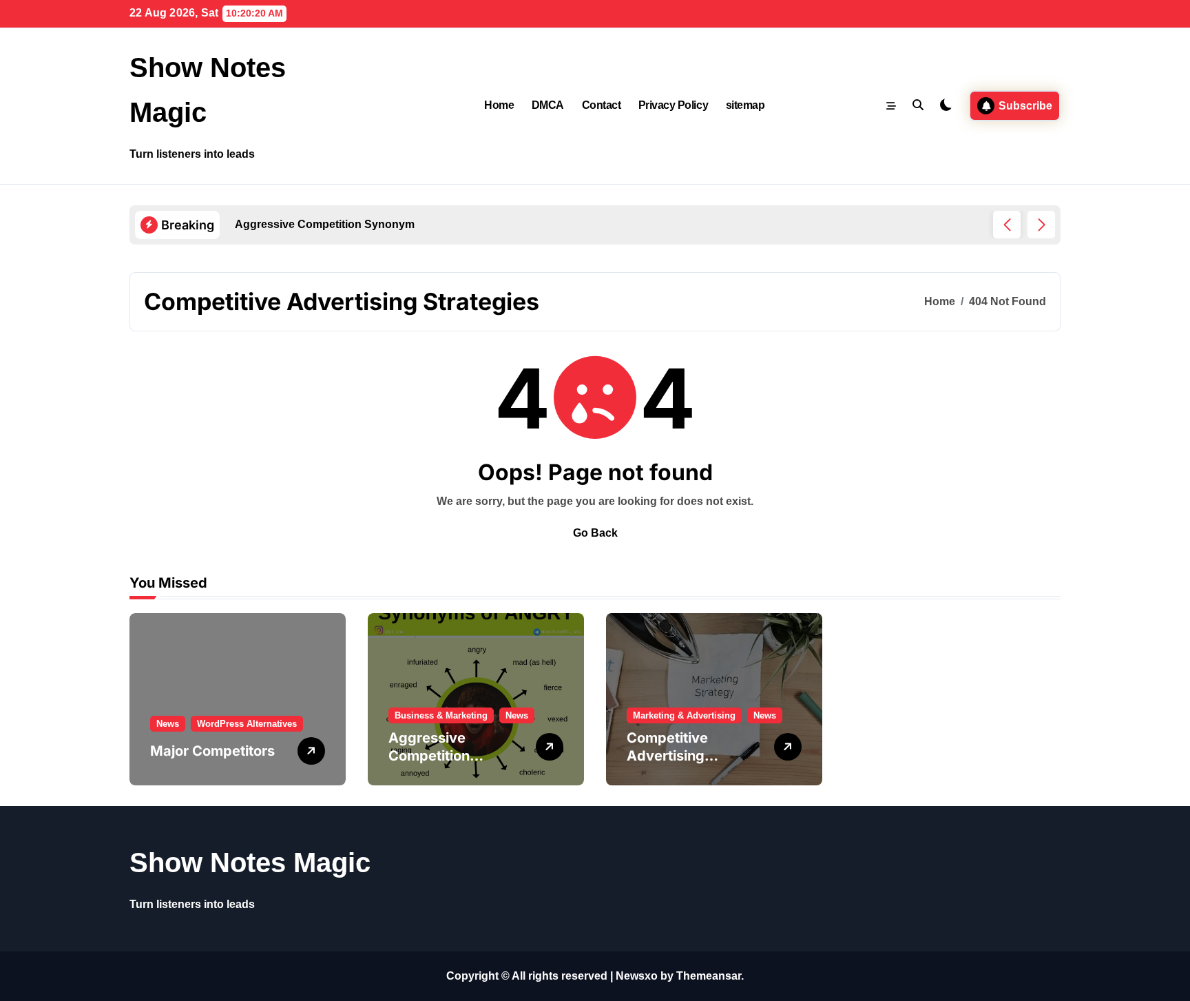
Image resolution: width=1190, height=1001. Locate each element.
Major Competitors (212, 751)
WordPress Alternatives (247, 724)
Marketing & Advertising (684, 715)
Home (499, 105)
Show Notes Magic (249, 862)
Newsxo (637, 976)
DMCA (548, 105)
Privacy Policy (673, 105)
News (167, 724)
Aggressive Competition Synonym (429, 756)
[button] (1041, 224)
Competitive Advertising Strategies (667, 756)
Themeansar (708, 976)
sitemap (745, 105)
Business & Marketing (441, 715)
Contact (601, 105)
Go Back (595, 533)
